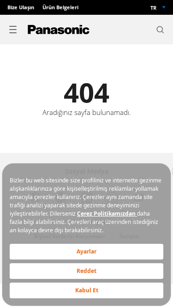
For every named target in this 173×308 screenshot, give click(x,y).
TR (153, 7)
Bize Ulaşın (20, 7)
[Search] (160, 29)
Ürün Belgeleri (60, 7)
